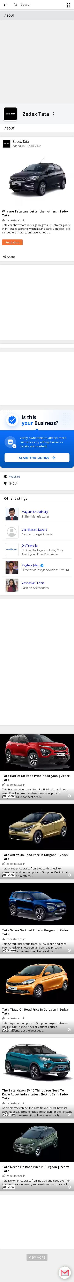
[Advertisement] (37, 61)
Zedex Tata (21, 141)
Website (14, 477)
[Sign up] (69, 5)
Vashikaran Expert (34, 529)
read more (12, 242)
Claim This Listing (34, 458)
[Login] (67, 5)
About (10, 15)
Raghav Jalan (30, 565)
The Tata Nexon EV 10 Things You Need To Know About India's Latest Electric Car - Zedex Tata (35, 1094)
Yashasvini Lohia (33, 583)
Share (11, 257)
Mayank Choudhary (35, 511)
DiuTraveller (30, 545)
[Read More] (69, 796)
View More (37, 1257)
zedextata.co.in (15, 220)
